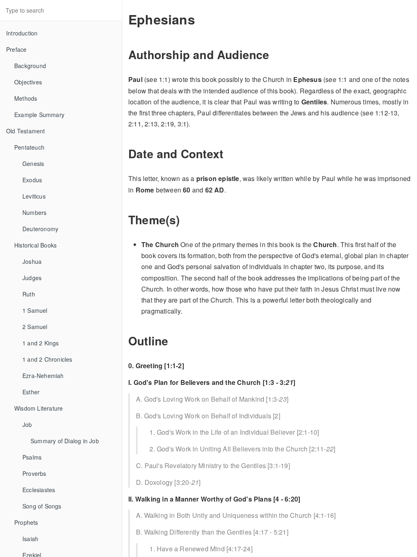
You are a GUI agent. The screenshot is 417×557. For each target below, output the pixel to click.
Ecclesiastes (38, 490)
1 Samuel (35, 310)
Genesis (33, 163)
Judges (32, 278)
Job (27, 424)
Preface (16, 49)
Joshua (32, 261)
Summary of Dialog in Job (65, 441)
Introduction (21, 33)
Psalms (32, 457)
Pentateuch (29, 147)
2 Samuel (35, 327)
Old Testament (25, 131)
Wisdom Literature (38, 408)
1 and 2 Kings (40, 343)
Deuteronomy (40, 229)
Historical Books (35, 245)
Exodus (32, 180)
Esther (31, 392)
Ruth (28, 294)
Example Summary (39, 115)
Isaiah (30, 539)
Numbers (34, 212)
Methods (25, 98)
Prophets (26, 522)
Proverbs (34, 473)
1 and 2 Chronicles (47, 359)
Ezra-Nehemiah (43, 375)
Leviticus (34, 196)
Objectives (28, 82)
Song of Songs (41, 506)
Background (30, 66)
